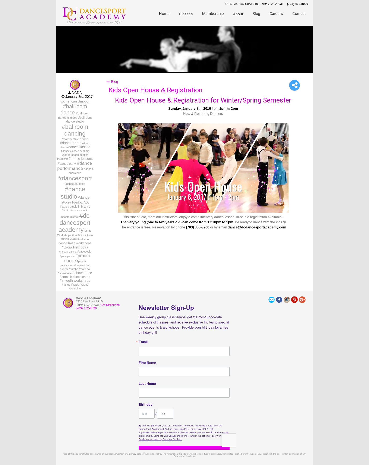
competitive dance (76, 139)
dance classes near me (75, 151)
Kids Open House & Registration (155, 90)
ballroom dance (73, 109)
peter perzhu (68, 256)
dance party (68, 163)
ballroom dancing (76, 130)
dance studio (73, 193)
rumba (74, 269)
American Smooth (75, 101)
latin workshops (80, 243)
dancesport (77, 178)
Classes (186, 14)
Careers (276, 13)
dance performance (74, 166)
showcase (65, 273)
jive (90, 235)
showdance (83, 273)
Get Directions (110, 304)
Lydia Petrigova (76, 247)
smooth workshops (76, 280)
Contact (299, 13)
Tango (66, 284)
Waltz (76, 284)
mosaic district (68, 251)
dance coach (71, 154)
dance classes (79, 147)
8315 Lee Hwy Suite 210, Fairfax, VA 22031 (254, 4)
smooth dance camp (76, 277)
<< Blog (112, 82)
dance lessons (82, 158)
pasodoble (85, 251)
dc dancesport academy (75, 222)
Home (164, 13)
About (238, 14)
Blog (256, 13)
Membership (213, 13)
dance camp (71, 143)
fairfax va (80, 235)
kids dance (71, 239)
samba (85, 269)
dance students (75, 183)
